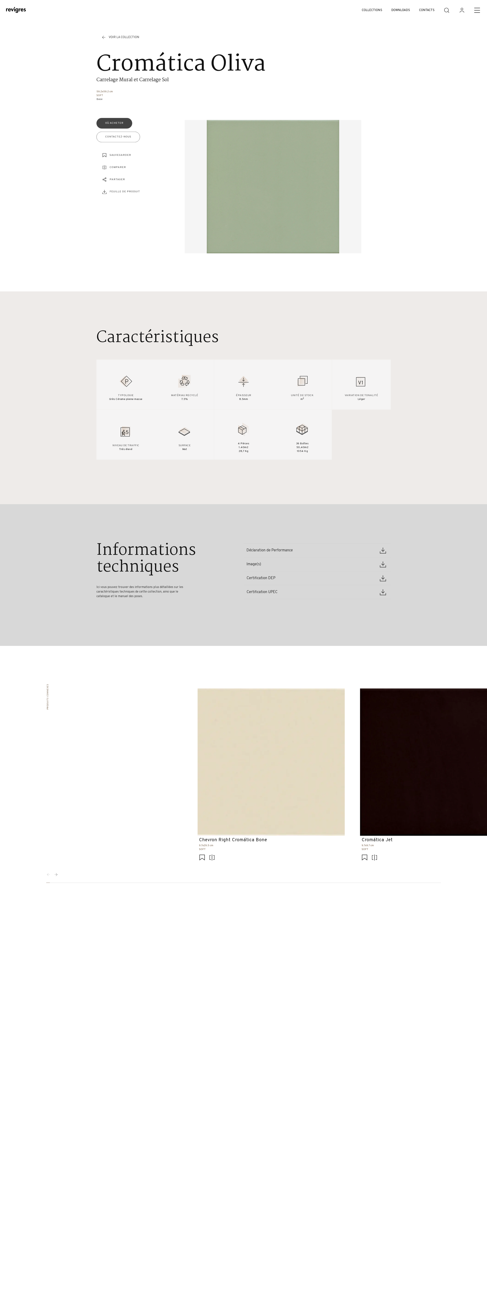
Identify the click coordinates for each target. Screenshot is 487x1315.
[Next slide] (56, 874)
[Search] (447, 10)
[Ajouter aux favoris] (202, 857)
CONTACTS (426, 10)
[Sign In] (462, 10)
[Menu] (477, 10)
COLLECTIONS (372, 10)
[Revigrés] (16, 10)
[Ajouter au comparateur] (212, 857)
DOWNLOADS (400, 10)
